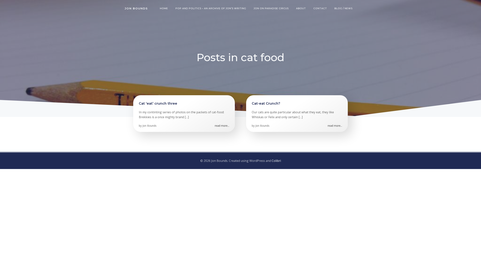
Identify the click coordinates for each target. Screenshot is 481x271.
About (301, 8)
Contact (320, 8)
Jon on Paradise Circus (271, 8)
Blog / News (343, 8)
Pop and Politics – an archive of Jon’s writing (210, 8)
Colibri (276, 161)
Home (164, 8)
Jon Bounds (149, 125)
